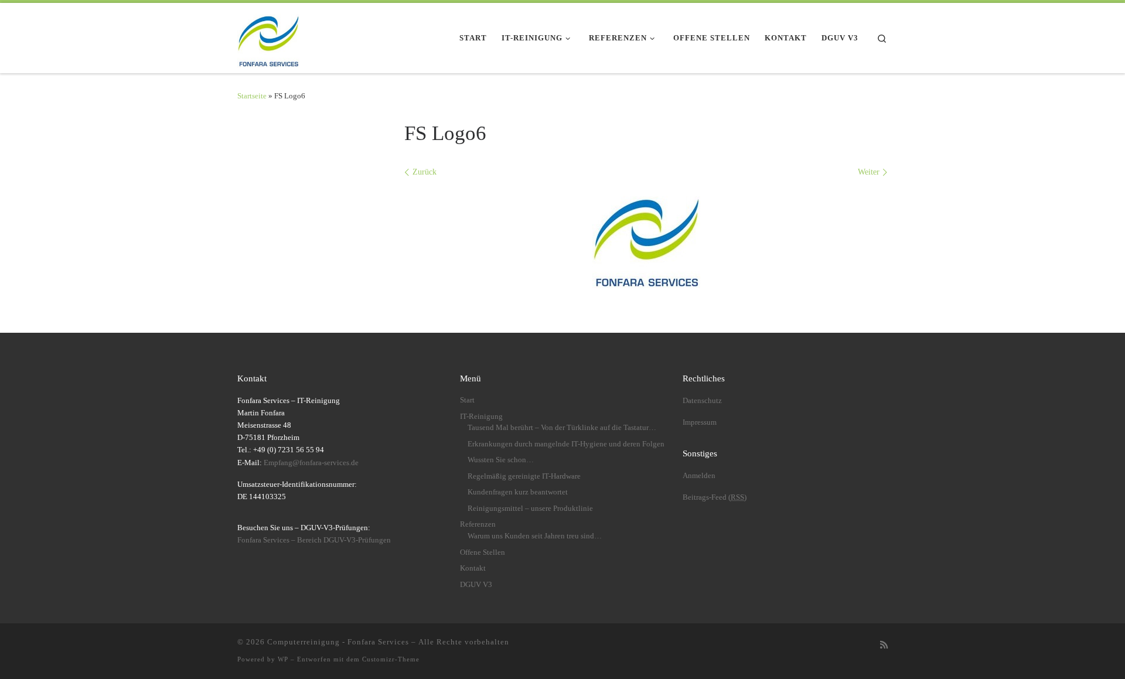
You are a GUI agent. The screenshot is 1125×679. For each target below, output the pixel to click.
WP (283, 659)
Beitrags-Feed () (714, 497)
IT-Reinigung (481, 416)
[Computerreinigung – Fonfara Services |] (268, 36)
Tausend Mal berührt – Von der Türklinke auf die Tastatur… (562, 428)
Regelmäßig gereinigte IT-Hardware (524, 476)
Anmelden (699, 476)
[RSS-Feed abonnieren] (884, 645)
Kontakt (473, 568)
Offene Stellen (482, 552)
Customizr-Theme (391, 659)
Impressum (700, 422)
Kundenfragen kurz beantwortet (518, 492)
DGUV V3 (476, 585)
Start (467, 400)
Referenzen (478, 524)
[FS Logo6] (646, 237)
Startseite (252, 95)
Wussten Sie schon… (501, 460)
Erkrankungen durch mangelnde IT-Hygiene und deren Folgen (566, 444)
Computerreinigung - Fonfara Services (338, 641)
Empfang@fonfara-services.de (311, 463)
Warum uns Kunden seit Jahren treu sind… (535, 536)
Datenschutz (702, 401)
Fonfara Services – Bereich (314, 540)
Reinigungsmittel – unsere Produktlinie (530, 508)
